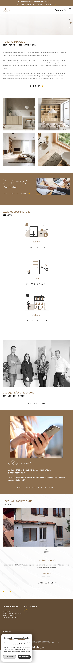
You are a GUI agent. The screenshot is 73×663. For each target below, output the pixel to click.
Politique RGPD (51, 642)
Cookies (57, 642)
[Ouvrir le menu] (70, 9)
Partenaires (44, 642)
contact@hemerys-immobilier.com (12, 613)
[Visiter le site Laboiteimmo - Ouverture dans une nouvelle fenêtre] (36, 646)
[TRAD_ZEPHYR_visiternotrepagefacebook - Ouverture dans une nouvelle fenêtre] (26, 611)
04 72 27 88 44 (6, 611)
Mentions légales (32, 642)
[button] (10, 592)
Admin (38, 642)
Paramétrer (10, 657)
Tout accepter (24, 657)
